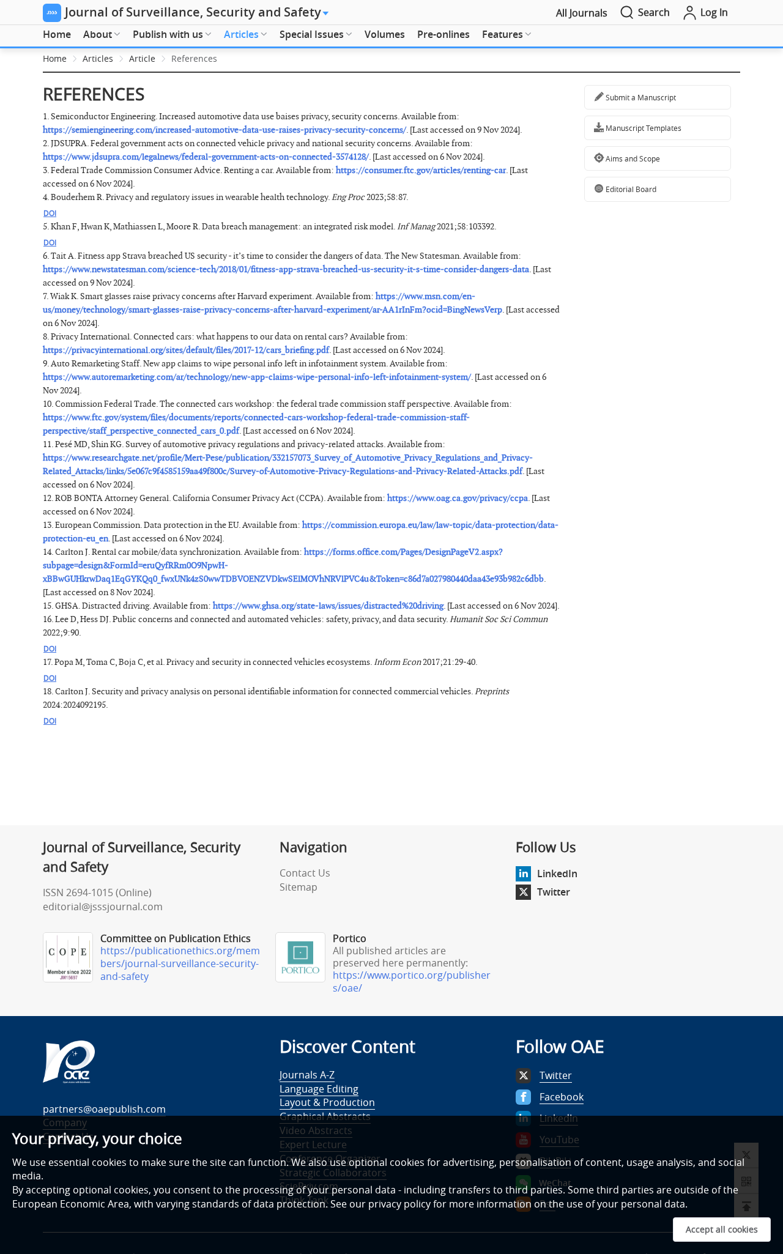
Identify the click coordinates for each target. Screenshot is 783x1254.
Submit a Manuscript (640, 97)
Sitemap (298, 887)
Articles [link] (98, 58)
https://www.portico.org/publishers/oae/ (412, 981)
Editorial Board (630, 189)
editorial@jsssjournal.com (103, 906)
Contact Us (305, 873)
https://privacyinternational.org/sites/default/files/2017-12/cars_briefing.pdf (186, 350)
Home (57, 34)
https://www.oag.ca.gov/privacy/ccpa (457, 498)
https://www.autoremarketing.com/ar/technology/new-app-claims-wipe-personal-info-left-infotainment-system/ (257, 377)
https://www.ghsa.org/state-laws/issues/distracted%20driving (328, 606)
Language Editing (319, 1089)
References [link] (194, 58)
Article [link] (142, 58)
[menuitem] (57, 35)
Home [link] (55, 58)
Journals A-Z (307, 1074)
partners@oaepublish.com (104, 1109)
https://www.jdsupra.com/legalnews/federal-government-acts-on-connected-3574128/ (206, 157)
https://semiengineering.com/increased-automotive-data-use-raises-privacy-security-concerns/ (224, 130)
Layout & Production (327, 1102)
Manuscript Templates (642, 128)
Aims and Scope (632, 158)
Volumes (385, 34)
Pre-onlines (443, 34)
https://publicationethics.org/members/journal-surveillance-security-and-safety (180, 963)
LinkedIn (557, 873)
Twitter (553, 892)
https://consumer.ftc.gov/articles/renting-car (421, 170)
